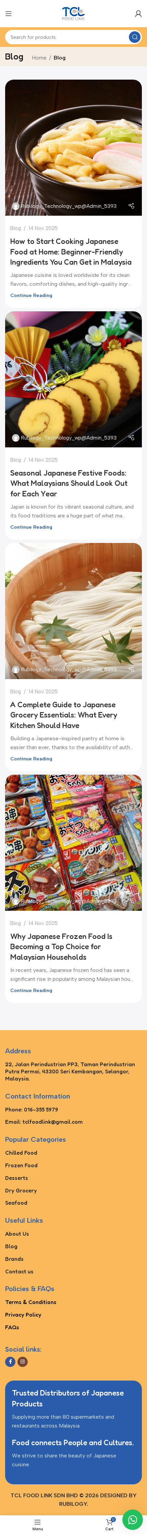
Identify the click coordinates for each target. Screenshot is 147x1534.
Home (39, 57)
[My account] (138, 13)
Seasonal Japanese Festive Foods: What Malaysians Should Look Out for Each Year (69, 483)
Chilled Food (21, 1152)
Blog (15, 228)
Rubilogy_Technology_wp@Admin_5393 (69, 206)
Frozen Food (21, 1165)
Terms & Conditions (30, 1302)
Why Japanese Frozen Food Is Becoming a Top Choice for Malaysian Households (61, 947)
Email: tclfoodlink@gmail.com (44, 1121)
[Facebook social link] (10, 1362)
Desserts (16, 1177)
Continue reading (31, 295)
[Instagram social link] (22, 1362)
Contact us (19, 1271)
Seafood (16, 1202)
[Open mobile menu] (8, 13)
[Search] (135, 37)
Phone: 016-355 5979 (31, 1109)
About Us (17, 1233)
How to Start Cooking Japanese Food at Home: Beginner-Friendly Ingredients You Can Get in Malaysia (71, 252)
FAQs (12, 1327)
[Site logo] (73, 13)
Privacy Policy (23, 1314)
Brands (14, 1258)
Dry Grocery (21, 1190)
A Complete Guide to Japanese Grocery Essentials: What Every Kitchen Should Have (63, 715)
